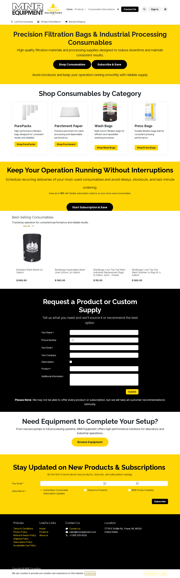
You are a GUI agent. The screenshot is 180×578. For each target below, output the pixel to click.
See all (26, 226)
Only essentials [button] (150, 574)
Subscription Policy (22, 542)
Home (42, 528)
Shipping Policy (21, 538)
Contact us (74, 528)
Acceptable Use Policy (24, 545)
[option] (90, 257)
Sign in (154, 9)
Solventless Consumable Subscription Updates (55, 492)
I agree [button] (163, 574)
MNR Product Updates (143, 490)
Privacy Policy (20, 532)
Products (43, 532)
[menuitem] (69, 9)
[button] (144, 9)
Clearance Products (97, 490)
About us (43, 535)
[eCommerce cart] (165, 9)
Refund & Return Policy (25, 535)
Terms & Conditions (23, 528)
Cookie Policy (90, 573)
